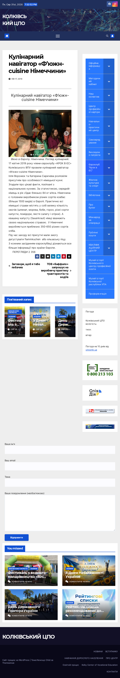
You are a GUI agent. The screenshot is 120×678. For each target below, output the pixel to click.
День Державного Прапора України (24, 609)
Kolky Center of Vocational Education (100, 665)
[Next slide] (66, 133)
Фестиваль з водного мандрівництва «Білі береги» (26, 577)
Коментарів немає (22, 581)
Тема (7, 476)
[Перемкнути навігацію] (58, 35)
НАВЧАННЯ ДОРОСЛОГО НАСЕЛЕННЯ (84, 658)
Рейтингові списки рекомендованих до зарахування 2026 (83, 611)
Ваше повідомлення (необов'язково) (24, 493)
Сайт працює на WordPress (16, 660)
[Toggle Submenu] (108, 66)
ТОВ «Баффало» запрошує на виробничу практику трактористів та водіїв (54, 271)
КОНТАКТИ (112, 671)
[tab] (31, 154)
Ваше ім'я (10, 444)
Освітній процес (71, 665)
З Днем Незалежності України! (84, 575)
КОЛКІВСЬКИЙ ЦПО (28, 636)
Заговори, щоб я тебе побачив (26, 266)
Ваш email (10, 460)
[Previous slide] (13, 133)
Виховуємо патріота (14, 311)
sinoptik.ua (91, 349)
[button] (107, 36)
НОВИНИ (12, 316)
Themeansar (8, 663)
